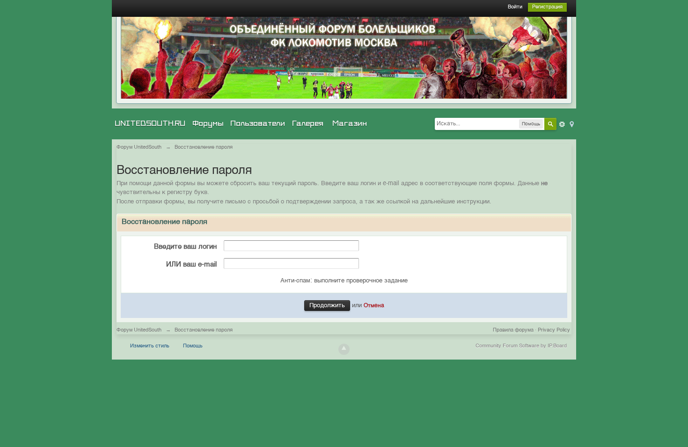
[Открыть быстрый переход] (571, 123)
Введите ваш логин (185, 246)
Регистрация (547, 7)
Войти (515, 7)
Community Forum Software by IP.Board (521, 346)
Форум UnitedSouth (139, 330)
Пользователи (257, 123)
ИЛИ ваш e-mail (191, 264)
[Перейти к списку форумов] (344, 58)
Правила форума (513, 330)
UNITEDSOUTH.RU (150, 123)
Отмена (374, 306)
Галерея (307, 123)
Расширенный (562, 124)
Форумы (207, 123)
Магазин (349, 123)
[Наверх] (344, 349)
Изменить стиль (149, 346)
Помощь (193, 346)
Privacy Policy (554, 330)
